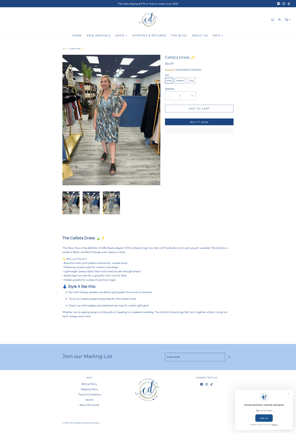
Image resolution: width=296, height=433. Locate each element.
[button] (71, 202)
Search (89, 399)
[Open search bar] (272, 19)
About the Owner (89, 404)
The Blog (179, 35)
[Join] (229, 357)
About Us (200, 35)
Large (191, 80)
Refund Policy (89, 383)
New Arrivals (99, 35)
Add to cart (199, 108)
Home (77, 35)
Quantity (169, 88)
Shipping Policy (89, 389)
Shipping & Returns (149, 35)
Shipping (170, 69)
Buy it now (199, 122)
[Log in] (279, 19)
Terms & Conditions (89, 394)
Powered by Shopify (91, 423)
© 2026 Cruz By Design (72, 423)
